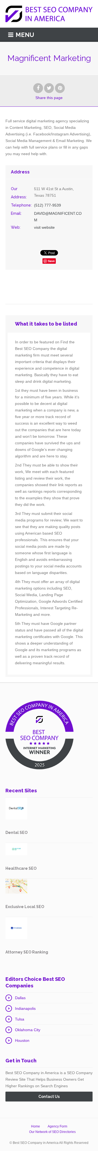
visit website (44, 227)
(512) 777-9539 (47, 205)
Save (51, 261)
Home (35, 1126)
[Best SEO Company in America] (49, 13)
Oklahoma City (27, 1030)
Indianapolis (25, 1008)
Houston (22, 1040)
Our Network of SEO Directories (52, 1132)
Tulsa (19, 1019)
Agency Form (57, 1126)
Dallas (20, 998)
